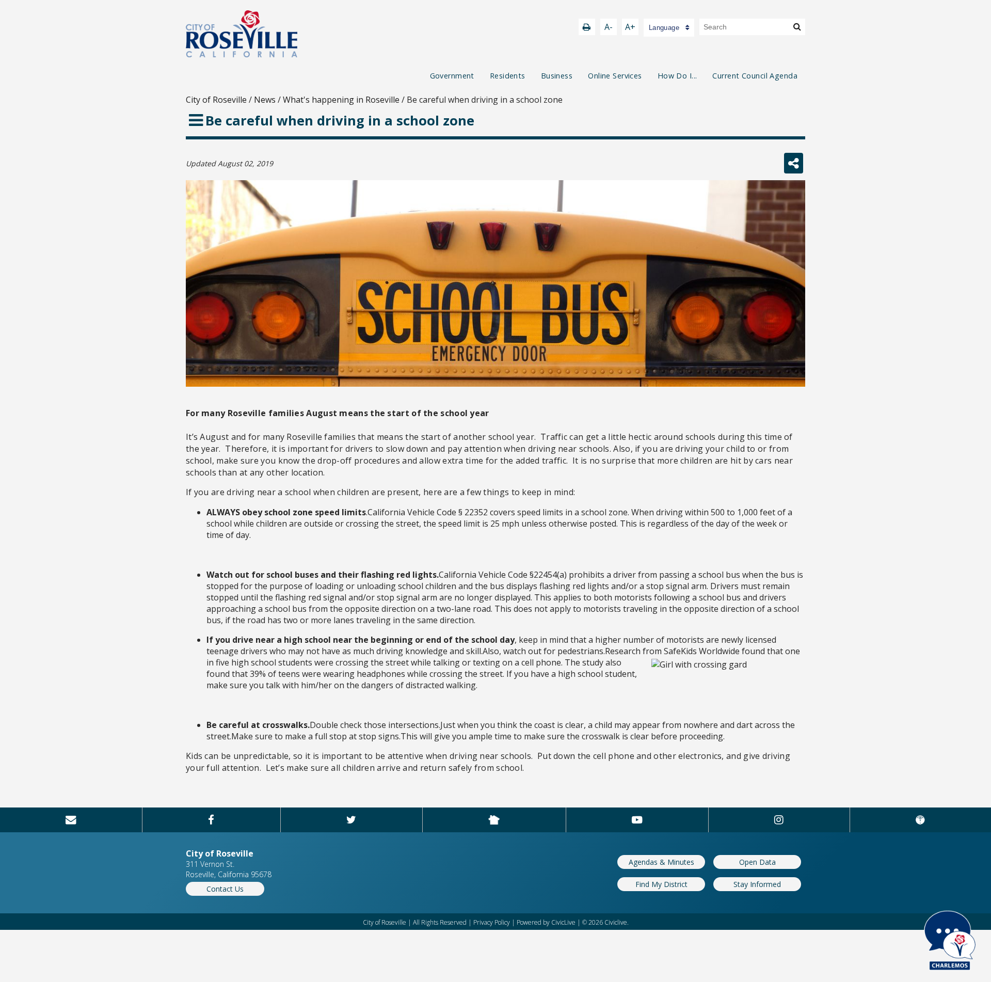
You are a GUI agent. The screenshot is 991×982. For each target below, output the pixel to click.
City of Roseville (216, 99)
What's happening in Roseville (341, 99)
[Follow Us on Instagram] (779, 819)
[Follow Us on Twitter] (351, 819)
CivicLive (563, 922)
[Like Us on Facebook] (211, 819)
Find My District (661, 884)
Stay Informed (757, 884)
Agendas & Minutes (661, 862)
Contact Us (225, 889)
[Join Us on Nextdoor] (494, 819)
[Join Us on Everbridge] (920, 819)
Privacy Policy (491, 922)
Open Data (757, 862)
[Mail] (71, 819)
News (265, 99)
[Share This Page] (793, 163)
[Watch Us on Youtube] (637, 819)
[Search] (797, 26)
